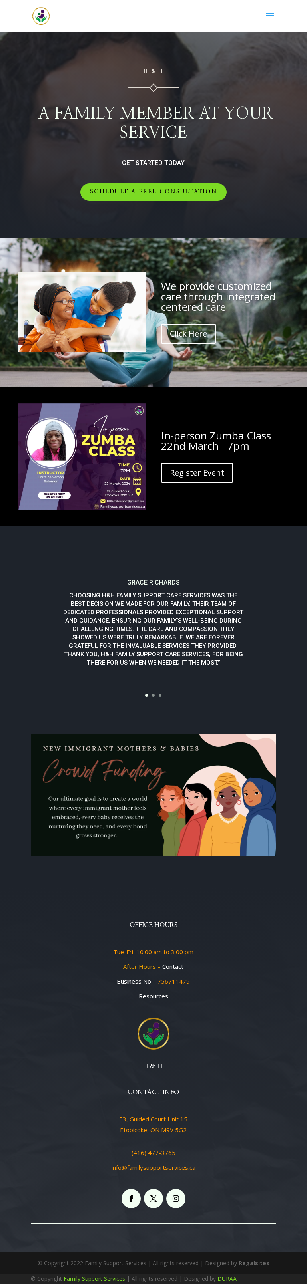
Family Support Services (94, 1278)
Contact (172, 966)
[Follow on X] (153, 1198)
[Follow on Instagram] (175, 1198)
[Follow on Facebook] (131, 1198)
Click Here (188, 333)
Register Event (197, 472)
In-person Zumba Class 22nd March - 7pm (216, 440)
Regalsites (254, 1263)
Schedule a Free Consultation (153, 191)
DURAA (227, 1278)
